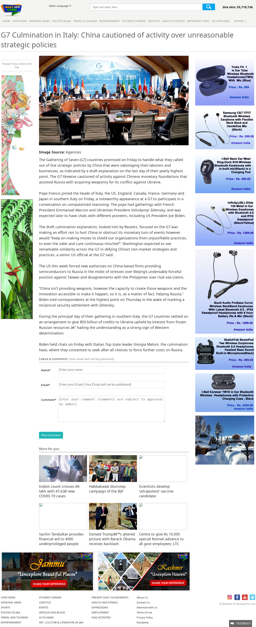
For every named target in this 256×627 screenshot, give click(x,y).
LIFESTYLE (45, 602)
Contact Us (143, 602)
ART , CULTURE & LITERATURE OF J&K (61, 622)
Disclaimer (143, 622)
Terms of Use (144, 612)
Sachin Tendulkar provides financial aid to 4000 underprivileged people (61, 539)
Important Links (198, 21)
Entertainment (109, 21)
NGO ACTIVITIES (101, 617)
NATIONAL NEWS (11, 602)
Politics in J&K (62, 21)
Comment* (48, 400)
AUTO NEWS (46, 617)
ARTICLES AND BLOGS (52, 612)
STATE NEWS (8, 597)
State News (19, 21)
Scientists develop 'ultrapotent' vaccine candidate (156, 491)
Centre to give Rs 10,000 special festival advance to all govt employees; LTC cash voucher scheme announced (161, 539)
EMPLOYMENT (100, 612)
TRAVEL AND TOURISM (14, 617)
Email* (45, 385)
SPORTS (5, 607)
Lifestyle (154, 21)
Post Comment (51, 435)
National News (39, 21)
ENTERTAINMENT (11, 622)
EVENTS (43, 607)
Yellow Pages (221, 21)
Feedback (242, 623)
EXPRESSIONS (100, 607)
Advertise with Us (147, 607)
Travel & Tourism (85, 21)
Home (6, 21)
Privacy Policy (145, 617)
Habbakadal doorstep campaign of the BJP (107, 489)
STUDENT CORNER (50, 597)
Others (239, 21)
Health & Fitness (173, 21)
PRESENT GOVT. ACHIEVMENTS (110, 597)
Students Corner (134, 21)
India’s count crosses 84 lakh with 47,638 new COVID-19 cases (59, 491)
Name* (46, 370)
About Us (142, 597)
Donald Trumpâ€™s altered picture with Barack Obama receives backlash (112, 539)
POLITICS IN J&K (10, 612)
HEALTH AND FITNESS (105, 602)
